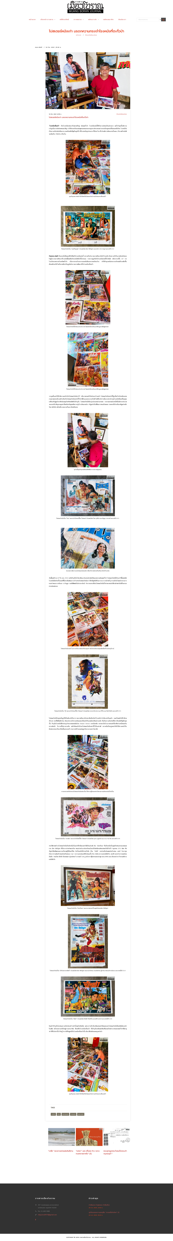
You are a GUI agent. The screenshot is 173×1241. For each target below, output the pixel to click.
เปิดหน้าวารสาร (47, 19)
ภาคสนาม (78, 19)
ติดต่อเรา (122, 19)
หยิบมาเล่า (93, 19)
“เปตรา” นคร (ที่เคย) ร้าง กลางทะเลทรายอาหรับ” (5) (88, 1152)
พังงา (59, 1114)
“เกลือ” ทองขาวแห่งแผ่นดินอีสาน (60, 1151)
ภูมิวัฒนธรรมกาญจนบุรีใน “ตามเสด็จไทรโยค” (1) (104, 1212)
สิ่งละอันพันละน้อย (91, 35)
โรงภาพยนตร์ (65, 1114)
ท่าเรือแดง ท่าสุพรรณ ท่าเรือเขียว (99, 1205)
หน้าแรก (32, 19)
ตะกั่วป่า (53, 1114)
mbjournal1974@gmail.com (47, 1215)
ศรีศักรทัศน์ (64, 19)
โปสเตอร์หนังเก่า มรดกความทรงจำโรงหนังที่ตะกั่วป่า (68, 117)
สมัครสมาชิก (108, 19)
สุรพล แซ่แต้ (80, 1114)
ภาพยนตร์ (73, 1114)
